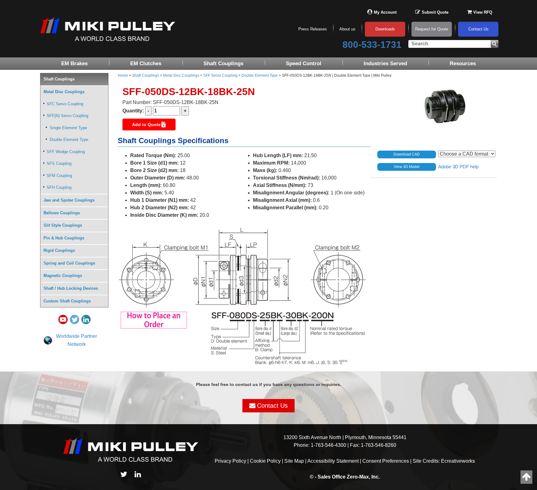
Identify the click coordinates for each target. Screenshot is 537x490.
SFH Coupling (59, 187)
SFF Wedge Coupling (66, 151)
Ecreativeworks (458, 461)
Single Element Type (68, 127)
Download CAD (406, 154)
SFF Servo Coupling (220, 75)
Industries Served (385, 63)
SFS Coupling (59, 163)
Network (76, 344)
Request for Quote (431, 29)
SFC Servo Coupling (65, 104)
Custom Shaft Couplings (67, 301)
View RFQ (482, 12)
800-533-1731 (372, 44)
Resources (463, 63)
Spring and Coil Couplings (69, 263)
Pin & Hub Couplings (64, 238)
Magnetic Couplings (63, 275)
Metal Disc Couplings (181, 75)
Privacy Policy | (232, 461)
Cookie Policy (265, 461)
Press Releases (312, 29)
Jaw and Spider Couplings (69, 200)
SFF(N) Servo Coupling (67, 115)
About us (347, 29)
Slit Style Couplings (63, 225)
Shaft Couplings (223, 63)
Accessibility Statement (333, 461)
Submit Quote (435, 12)
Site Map (294, 461)
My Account (385, 12)
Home (123, 75)
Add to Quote (146, 124)
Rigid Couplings (59, 250)
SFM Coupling (59, 175)
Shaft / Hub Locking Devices (71, 288)
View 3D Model (407, 167)
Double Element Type (259, 75)
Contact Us (478, 29)
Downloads (385, 29)
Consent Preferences (385, 461)
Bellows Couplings (62, 213)
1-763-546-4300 (328, 445)
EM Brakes (74, 63)
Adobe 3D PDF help (458, 166)
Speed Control (303, 63)
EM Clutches (145, 63)
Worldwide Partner (76, 336)
